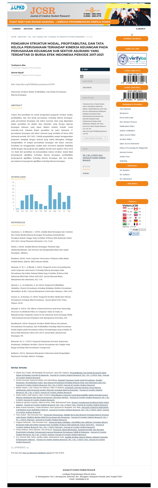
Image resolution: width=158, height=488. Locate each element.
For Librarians (126, 179)
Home (13, 37)
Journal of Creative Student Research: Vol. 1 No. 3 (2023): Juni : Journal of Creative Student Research (66, 405)
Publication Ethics (127, 126)
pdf (86, 69)
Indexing (123, 161)
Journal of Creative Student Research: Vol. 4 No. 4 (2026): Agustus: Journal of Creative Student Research (61, 433)
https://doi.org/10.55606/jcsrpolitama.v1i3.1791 (35, 84)
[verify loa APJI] (132, 65)
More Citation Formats (93, 138)
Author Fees (125, 156)
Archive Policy (126, 139)
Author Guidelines (127, 130)
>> (28, 447)
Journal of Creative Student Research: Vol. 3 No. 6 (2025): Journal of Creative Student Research (55, 385)
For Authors (125, 174)
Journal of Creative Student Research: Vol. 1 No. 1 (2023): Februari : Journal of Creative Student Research (62, 418)
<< (12, 447)
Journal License (126, 152)
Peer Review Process (128, 122)
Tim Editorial (125, 109)
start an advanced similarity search (37, 453)
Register (135, 4)
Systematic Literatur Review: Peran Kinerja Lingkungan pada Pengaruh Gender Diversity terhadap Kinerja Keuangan (58, 388)
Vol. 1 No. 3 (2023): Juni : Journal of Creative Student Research (56, 37)
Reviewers (124, 113)
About (39, 29)
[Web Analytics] (134, 235)
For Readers (125, 170)
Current (16, 29)
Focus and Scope (126, 117)
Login (144, 4)
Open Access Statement (129, 143)
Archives (28, 29)
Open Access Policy (127, 135)
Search (141, 29)
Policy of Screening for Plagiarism (134, 148)
